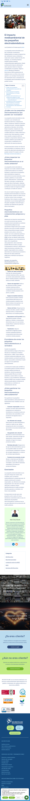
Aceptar (5, 797)
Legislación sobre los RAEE (13, 562)
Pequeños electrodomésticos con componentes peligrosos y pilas (13, 97)
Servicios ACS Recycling (12, 568)
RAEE (7, 565)
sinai (23, 47)
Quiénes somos (5, 744)
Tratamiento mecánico (7, 766)
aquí (21, 793)
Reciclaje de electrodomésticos (13, 153)
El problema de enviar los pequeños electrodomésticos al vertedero (13, 102)
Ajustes (18, 797)
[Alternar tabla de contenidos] (22, 86)
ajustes (13, 795)
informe (7, 70)
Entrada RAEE (5, 761)
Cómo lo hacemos (6, 747)
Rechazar (12, 797)
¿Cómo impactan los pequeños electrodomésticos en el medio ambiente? (13, 93)
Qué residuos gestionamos (8, 746)
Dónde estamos (6, 749)
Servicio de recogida (7, 759)
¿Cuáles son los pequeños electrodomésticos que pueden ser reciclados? (13, 89)
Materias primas (6, 772)
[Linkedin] (13, 544)
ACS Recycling (9, 557)
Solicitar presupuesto (7, 781)
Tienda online (5, 787)
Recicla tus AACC (6, 774)
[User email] (16, 544)
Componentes (5, 770)
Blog (3, 785)
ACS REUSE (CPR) (6, 768)
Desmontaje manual (7, 764)
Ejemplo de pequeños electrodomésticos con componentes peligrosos (16, 99)
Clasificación (5, 762)
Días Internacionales (11, 559)
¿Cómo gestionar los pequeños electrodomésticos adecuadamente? (14, 105)
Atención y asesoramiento (8, 757)
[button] (28, 5)
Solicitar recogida (6, 783)
